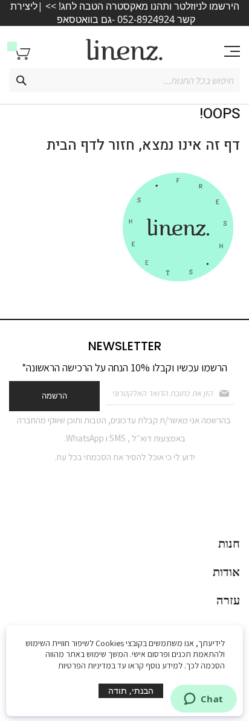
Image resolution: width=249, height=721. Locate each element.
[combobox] (124, 80)
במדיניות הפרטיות (86, 665)
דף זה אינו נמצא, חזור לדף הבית (143, 145)
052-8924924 (146, 19)
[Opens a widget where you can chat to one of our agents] (203, 700)
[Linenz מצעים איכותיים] (124, 50)
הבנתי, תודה (131, 690)
